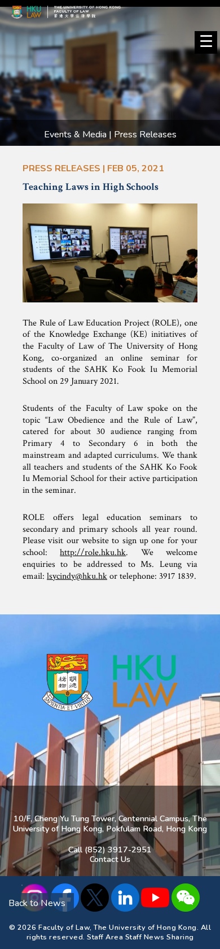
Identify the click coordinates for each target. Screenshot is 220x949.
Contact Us (110, 859)
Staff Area (105, 937)
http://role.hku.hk (93, 552)
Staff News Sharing (159, 937)
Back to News (36, 903)
